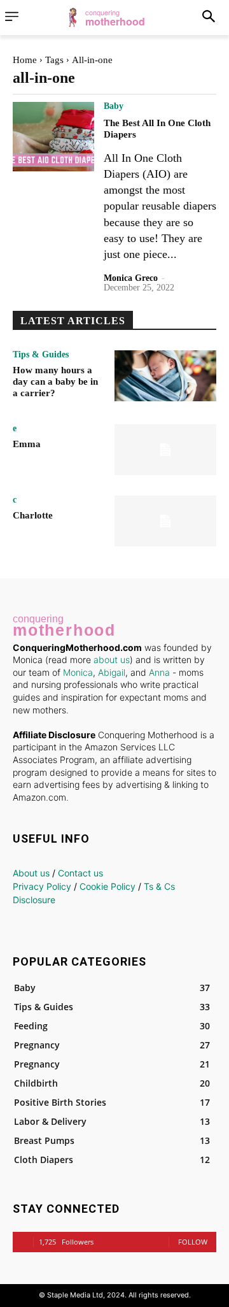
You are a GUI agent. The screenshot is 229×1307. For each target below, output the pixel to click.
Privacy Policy (42, 886)
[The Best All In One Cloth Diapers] (53, 136)
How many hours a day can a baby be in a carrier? (55, 381)
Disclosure (34, 899)
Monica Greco (131, 278)
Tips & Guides (41, 354)
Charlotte (33, 515)
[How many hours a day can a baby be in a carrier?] (165, 375)
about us (112, 659)
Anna (159, 672)
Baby (113, 106)
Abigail (111, 672)
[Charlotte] (165, 521)
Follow (192, 1241)
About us (31, 873)
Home (25, 60)
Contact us (80, 873)
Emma (27, 444)
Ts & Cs (159, 886)
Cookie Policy (107, 886)
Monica (78, 672)
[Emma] (165, 449)
